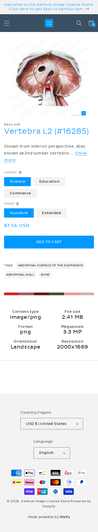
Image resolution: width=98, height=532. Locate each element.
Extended (51, 213)
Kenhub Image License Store (45, 501)
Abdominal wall (20, 274)
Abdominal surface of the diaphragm (50, 265)
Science (17, 181)
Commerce (20, 193)
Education (49, 181)
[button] (7, 23)
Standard (19, 213)
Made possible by (49, 517)
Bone (45, 274)
